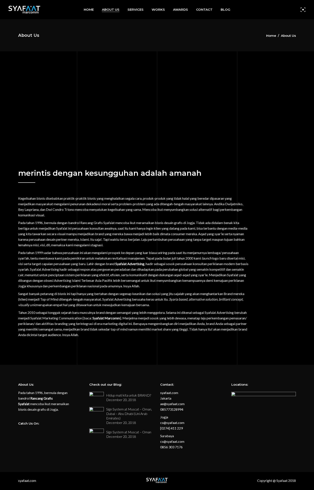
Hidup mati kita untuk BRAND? (128, 395)
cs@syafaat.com (172, 423)
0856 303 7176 (171, 447)
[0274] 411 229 (171, 428)
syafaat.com (169, 393)
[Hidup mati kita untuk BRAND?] (96, 397)
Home (271, 36)
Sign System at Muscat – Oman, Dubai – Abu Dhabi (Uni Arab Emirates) (129, 413)
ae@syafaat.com (172, 404)
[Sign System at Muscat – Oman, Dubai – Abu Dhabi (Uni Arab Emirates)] (96, 412)
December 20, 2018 (121, 400)
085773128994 (171, 409)
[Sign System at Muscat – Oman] (96, 434)
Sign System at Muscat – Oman (128, 432)
